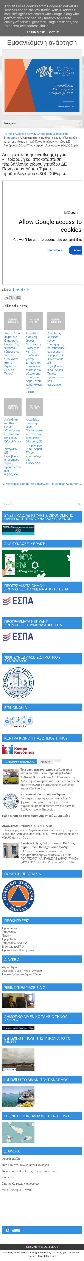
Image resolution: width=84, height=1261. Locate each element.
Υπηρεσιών (9, 932)
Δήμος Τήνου (10, 967)
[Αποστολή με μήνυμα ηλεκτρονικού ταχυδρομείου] (6, 298)
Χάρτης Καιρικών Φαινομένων (21, 1183)
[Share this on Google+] (23, 289)
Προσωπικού (10, 928)
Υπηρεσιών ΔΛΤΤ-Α (14, 943)
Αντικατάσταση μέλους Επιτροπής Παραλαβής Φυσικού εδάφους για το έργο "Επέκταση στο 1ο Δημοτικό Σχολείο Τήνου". (12, 353)
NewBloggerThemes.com (66, 1252)
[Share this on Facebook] (13, 289)
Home (7, 133)
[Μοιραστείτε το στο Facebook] (18, 298)
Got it (54, 32)
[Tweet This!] (17, 289)
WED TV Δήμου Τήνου (16, 1190)
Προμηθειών (9, 939)
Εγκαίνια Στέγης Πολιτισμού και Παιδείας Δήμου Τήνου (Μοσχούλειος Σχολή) (47, 845)
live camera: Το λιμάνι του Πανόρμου (25, 1165)
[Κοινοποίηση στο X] (14, 298)
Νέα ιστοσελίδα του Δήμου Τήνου (42, 794)
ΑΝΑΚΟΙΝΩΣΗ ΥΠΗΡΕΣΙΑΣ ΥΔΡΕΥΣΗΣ (27, 826)
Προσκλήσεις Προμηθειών (18, 950)
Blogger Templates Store (42, 1256)
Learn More (36, 32)
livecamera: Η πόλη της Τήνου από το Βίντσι (30, 1171)
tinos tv (7, 1177)
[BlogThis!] (10, 298)
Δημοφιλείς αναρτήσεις (20, 761)
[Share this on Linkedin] (28, 289)
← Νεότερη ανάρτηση (15, 483)
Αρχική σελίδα (40, 483)
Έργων (6, 935)
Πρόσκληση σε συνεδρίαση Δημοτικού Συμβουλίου (36, 815)
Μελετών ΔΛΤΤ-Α (13, 946)
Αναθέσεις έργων (25, 133)
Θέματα (45, 761)
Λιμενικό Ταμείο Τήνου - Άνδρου (22, 970)
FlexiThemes (21, 1252)
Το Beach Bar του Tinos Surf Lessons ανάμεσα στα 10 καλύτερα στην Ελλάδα (46, 771)
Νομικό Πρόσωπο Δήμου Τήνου (21, 974)
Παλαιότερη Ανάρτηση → (66, 483)
